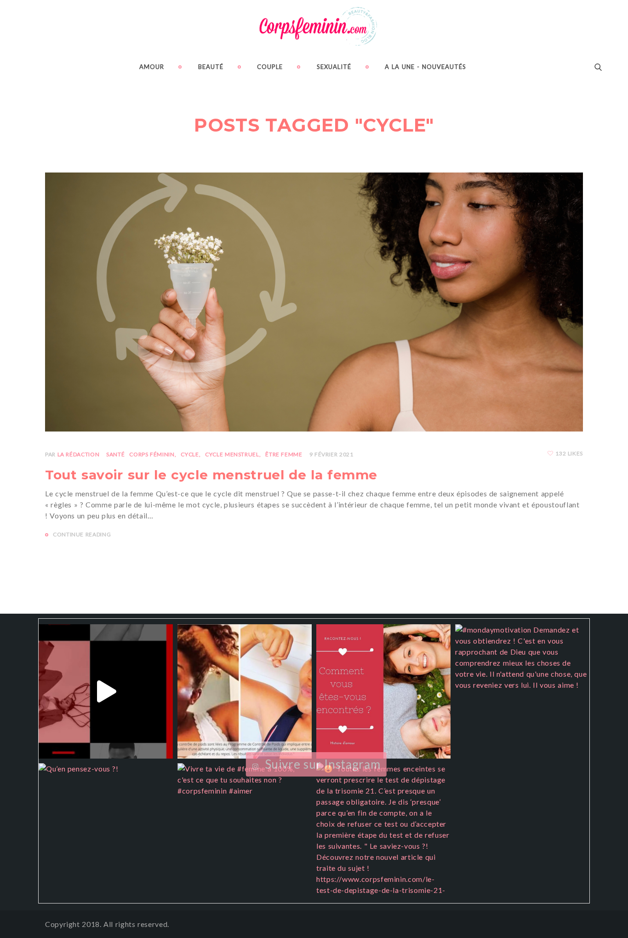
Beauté (210, 66)
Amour (151, 66)
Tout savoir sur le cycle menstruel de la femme (211, 475)
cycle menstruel (232, 454)
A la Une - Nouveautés (425, 66)
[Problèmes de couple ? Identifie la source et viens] (106, 691)
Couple (270, 66)
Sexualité (334, 66)
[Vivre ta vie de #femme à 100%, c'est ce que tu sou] (244, 830)
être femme (283, 454)
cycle (190, 454)
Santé (115, 454)
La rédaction (78, 454)
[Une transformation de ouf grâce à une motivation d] (244, 691)
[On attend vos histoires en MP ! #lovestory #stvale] (383, 691)
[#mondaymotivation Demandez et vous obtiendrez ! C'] (522, 691)
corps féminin (151, 454)
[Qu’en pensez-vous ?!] (106, 830)
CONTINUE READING (82, 534)
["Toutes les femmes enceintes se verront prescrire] (383, 830)
